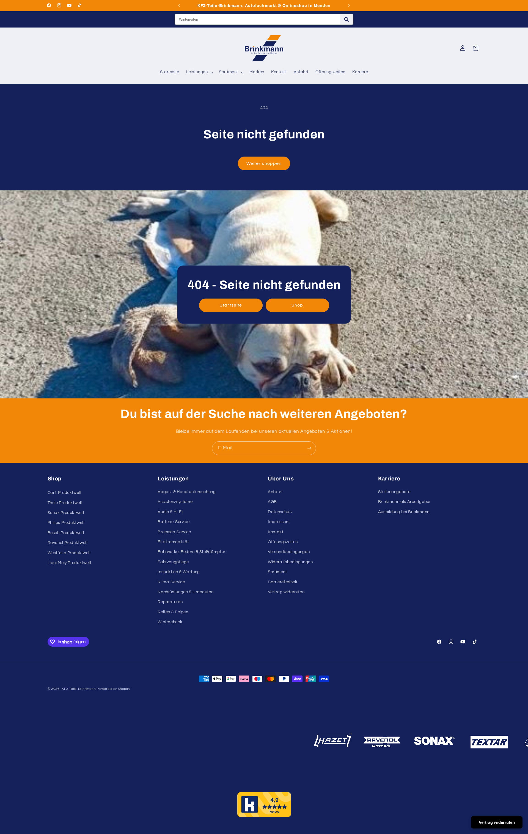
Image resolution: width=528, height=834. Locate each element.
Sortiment (277, 572)
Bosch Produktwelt (66, 533)
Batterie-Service (173, 522)
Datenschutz (280, 512)
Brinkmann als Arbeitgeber (404, 502)
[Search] (346, 19)
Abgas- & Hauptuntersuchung (187, 492)
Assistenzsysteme (175, 502)
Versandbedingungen (289, 552)
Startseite (231, 305)
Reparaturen (170, 602)
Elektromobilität (173, 542)
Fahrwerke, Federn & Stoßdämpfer (192, 552)
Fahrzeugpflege (173, 562)
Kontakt (275, 532)
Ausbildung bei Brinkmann (404, 512)
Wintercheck (170, 622)
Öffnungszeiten (283, 542)
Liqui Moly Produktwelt (70, 563)
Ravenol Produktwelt (68, 543)
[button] (199, 72)
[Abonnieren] (309, 448)
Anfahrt (275, 492)
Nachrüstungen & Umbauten (185, 592)
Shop (297, 305)
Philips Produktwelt (66, 523)
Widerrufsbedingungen (290, 562)
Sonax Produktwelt (66, 513)
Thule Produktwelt (65, 503)
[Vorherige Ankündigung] (179, 5)
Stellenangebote (394, 492)
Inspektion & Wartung (179, 572)
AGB (272, 502)
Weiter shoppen (264, 163)
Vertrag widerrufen (286, 592)
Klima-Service (171, 582)
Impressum (279, 522)
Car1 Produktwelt (65, 493)
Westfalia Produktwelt (69, 553)
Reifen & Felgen (173, 612)
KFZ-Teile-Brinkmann (79, 688)
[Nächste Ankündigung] (349, 5)
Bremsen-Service (174, 532)
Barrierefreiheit (283, 582)
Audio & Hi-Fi (170, 512)
